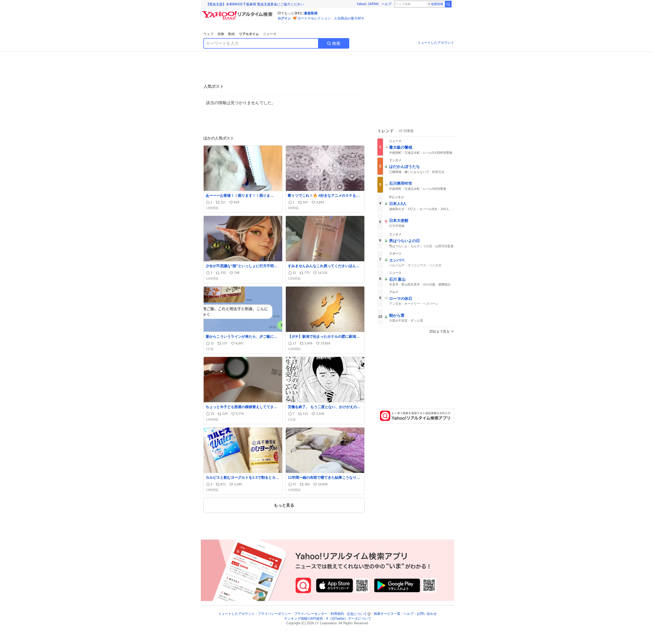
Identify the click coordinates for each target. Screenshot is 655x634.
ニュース (269, 34)
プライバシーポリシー (274, 614)
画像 (220, 34)
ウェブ (208, 34)
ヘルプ (386, 4)
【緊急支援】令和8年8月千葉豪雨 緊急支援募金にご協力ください (255, 4)
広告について (357, 614)
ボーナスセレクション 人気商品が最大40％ (331, 18)
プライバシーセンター (311, 614)
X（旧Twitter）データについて (348, 618)
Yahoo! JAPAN (367, 4)
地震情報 (437, 4)
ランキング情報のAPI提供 (303, 618)
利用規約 (337, 614)
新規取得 (311, 13)
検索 (336, 43)
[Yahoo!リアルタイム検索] (238, 12)
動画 (231, 34)
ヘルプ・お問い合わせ (420, 614)
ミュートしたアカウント (436, 43)
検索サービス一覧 (387, 614)
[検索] (448, 4)
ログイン (284, 18)
